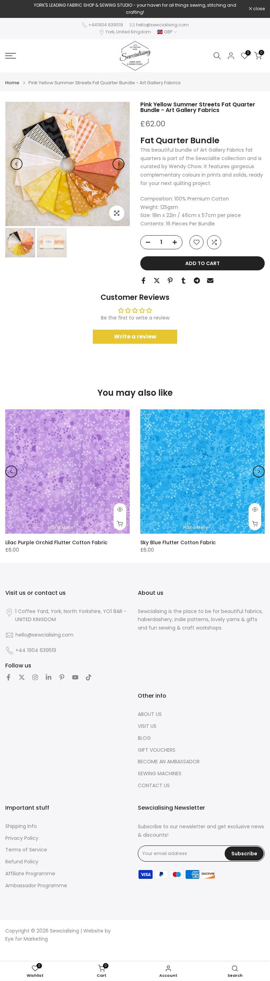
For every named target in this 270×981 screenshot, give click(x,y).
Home (12, 82)
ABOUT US (150, 714)
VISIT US (147, 726)
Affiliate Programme (30, 873)
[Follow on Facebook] (8, 677)
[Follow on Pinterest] (62, 677)
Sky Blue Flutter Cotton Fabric (178, 542)
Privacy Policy (21, 838)
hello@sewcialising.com (162, 25)
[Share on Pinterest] (170, 280)
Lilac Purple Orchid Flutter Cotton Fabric (56, 542)
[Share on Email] (210, 280)
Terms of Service (26, 850)
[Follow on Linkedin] (48, 677)
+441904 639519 (105, 25)
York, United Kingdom (128, 32)
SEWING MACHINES (159, 773)
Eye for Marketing (26, 939)
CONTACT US (154, 785)
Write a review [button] (135, 337)
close (14, 9)
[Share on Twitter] (157, 280)
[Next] (118, 164)
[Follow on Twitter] (22, 677)
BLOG (144, 738)
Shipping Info (21, 826)
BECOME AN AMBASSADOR (169, 761)
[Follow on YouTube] (75, 677)
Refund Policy (21, 861)
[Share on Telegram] (197, 280)
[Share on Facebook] (143, 280)
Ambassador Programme (36, 885)
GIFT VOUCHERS (156, 750)
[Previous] (16, 164)
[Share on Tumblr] (183, 280)
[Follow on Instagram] (35, 677)
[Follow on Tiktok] (88, 677)
